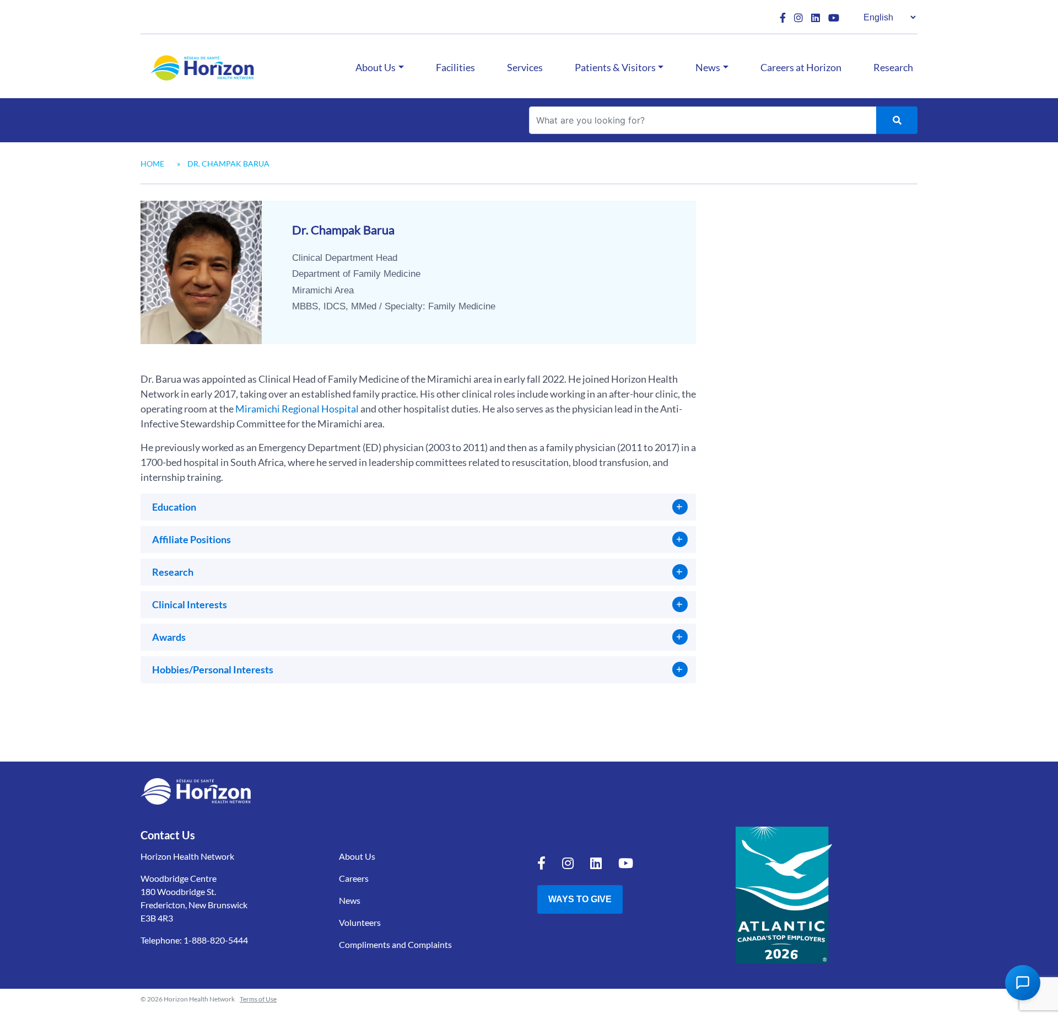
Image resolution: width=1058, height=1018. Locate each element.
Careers (354, 878)
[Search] (896, 120)
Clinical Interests (189, 604)
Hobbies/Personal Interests (212, 669)
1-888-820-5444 (215, 940)
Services (525, 67)
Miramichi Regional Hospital (297, 409)
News (707, 67)
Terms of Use (258, 999)
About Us (375, 67)
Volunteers (360, 922)
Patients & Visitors (615, 67)
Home (152, 163)
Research (893, 67)
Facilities (455, 67)
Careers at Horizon (800, 67)
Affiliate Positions (191, 539)
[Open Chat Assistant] (1022, 982)
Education (174, 507)
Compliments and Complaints (395, 944)
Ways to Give (580, 899)
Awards (169, 637)
